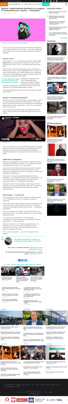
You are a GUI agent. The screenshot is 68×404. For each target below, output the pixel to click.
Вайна (25, 4)
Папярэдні (0, 400)
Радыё (23, 384)
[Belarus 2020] (14, 400)
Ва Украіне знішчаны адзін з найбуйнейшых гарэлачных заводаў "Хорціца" (33, 302)
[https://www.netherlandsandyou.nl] (29, 400)
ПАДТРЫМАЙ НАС (45, 4)
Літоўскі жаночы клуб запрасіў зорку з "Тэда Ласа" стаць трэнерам (33, 367)
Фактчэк (16, 1)
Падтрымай (17, 384)
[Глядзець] (21, 16)
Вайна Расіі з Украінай (35, 264)
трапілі (26, 163)
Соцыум (3, 309)
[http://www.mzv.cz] (59, 400)
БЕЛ (61, 1)
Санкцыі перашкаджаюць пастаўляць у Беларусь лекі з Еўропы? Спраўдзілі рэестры (56, 78)
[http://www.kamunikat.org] (52, 400)
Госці (3, 1)
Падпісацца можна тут (35, 253)
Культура (4, 344)
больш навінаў (63, 38)
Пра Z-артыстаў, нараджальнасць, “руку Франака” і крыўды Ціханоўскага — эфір (33, 340)
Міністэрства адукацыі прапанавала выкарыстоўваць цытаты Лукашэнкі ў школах (58, 28)
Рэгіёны (28, 384)
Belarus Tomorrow (8, 1)
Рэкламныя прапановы (10, 386)
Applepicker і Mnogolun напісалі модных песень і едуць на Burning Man (11, 375)
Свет (16, 13)
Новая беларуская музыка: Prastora (55, 372)
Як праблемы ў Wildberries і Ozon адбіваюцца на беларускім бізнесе (55, 338)
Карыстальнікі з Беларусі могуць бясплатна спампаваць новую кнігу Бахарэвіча (56, 161)
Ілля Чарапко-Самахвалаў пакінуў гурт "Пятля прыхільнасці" (56, 362)
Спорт (26, 344)
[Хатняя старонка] (14, 4)
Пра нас (18, 386)
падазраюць (28, 105)
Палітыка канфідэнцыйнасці (34, 393)
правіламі (51, 392)
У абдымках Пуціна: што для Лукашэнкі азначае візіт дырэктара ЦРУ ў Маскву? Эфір (33, 288)
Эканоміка (49, 309)
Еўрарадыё (3, 13)
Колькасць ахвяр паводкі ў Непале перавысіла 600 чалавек (10, 300)
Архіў (32, 384)
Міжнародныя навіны (23, 264)
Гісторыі (34, 4)
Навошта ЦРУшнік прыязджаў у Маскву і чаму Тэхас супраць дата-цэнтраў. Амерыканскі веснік (22, 279)
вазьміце (5, 199)
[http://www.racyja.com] (40, 400)
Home (22, 4)
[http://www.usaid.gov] (45, 400)
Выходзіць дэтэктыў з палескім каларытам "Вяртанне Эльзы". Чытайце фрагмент (57, 23)
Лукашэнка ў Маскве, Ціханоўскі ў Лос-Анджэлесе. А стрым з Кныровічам (55, 180)
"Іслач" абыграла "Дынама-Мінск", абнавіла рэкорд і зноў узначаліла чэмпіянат (32, 373)
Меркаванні (39, 4)
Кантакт (58, 384)
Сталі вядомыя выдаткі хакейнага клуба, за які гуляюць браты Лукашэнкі (33, 362)
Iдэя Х (13, 1)
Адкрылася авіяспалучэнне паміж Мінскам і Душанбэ (57, 12)
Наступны (67, 400)
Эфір (20, 1)
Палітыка (27, 309)
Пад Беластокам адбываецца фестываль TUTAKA (56, 367)
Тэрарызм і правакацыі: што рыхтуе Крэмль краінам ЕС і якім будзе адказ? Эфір (32, 295)
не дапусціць (15, 61)
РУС (64, 1)
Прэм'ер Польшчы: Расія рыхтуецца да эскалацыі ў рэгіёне (7, 278)
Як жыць (30, 4)
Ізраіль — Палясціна (12, 264)
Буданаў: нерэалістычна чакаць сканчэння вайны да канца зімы (10, 294)
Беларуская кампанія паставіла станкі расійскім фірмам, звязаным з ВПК (11, 288)
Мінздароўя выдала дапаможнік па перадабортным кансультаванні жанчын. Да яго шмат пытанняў (56, 59)
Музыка (49, 344)
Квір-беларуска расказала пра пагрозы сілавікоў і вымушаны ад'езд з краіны (57, 17)
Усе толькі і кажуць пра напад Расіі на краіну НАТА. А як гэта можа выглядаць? (37, 278)
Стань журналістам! (9, 384)
